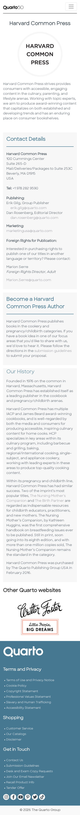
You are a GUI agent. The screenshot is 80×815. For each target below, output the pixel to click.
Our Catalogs (16, 734)
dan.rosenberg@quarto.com (34, 218)
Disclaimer (14, 739)
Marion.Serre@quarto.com (28, 280)
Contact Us (14, 760)
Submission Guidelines (22, 766)
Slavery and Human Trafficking (28, 702)
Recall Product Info (20, 782)
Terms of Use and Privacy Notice (30, 680)
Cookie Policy (16, 685)
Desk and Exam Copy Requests (29, 771)
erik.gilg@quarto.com (28, 208)
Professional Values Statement (28, 697)
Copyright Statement (22, 691)
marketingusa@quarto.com (29, 231)
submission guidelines (53, 351)
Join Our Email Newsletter (25, 777)
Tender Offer (15, 788)
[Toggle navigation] (71, 6)
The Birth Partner (49, 501)
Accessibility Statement (23, 708)
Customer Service (19, 728)
